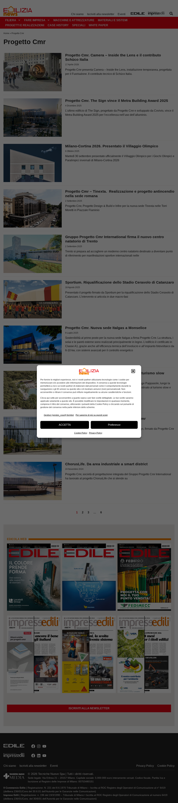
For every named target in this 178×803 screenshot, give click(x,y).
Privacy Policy (95, 433)
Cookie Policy (80, 433)
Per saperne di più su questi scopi (92, 415)
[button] (133, 371)
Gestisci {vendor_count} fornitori (59, 415)
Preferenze (114, 424)
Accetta (65, 424)
